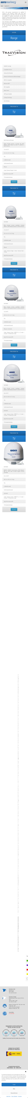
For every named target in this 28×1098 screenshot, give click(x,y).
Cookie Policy (8, 1096)
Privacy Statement (14, 1096)
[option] (14, 8)
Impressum (20, 1096)
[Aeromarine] (9, 2)
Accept (14, 1084)
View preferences (14, 1093)
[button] (25, 1071)
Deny (14, 1088)
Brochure (14, 181)
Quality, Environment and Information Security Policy (14, 1038)
